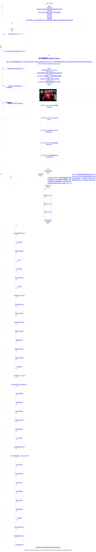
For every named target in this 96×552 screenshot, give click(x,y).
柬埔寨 (30, 20)
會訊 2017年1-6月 (48, 219)
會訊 (51, 17)
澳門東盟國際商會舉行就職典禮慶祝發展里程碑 (49, 73)
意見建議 (49, 9)
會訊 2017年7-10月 (48, 211)
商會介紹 (49, 7)
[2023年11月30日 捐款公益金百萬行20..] (49, 123)
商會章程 (39, 9)
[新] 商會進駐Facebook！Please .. (49, 58)
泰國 (54, 20)
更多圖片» (9, 102)
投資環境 (49, 18)
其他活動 (58, 12)
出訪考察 (53, 12)
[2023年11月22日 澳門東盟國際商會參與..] (49, 110)
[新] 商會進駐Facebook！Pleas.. (50, 70)
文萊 (27, 20)
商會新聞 (49, 14)
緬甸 (44, 20)
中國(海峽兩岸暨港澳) (64, 20)
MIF (39, 12)
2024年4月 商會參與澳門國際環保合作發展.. (49, 81)
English (51, 3)
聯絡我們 (54, 9)
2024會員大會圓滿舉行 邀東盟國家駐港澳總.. (49, 76)
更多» (48, 172)
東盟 (72, 20)
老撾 (36, 20)
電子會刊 (49, 15)
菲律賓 (47, 20)
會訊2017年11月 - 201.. (48, 203)
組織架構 (44, 9)
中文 (47, 3)
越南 (57, 20)
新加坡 (51, 20)
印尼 (33, 20)
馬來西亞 (40, 20)
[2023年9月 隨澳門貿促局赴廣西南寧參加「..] (49, 135)
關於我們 (59, 9)
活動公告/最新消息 (46, 12)
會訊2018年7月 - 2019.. (48, 195)
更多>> (49, 68)
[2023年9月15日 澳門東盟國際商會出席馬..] (49, 148)
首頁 (49, 6)
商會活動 (49, 10)
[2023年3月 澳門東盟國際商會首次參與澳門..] (49, 160)
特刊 (48, 17)
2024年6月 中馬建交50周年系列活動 (49, 78)
